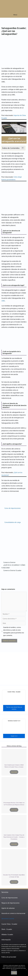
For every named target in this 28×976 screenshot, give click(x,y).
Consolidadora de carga (12, 522)
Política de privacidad (8, 957)
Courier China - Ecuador (9, 924)
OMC (3, 301)
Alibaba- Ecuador (7, 934)
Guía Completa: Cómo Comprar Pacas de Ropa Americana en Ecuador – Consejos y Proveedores (14, 837)
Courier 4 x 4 (14, 736)
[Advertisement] (14, 52)
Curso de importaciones (12, 508)
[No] (26, 969)
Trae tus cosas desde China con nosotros (14, 708)
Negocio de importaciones (10, 903)
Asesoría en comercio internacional (13, 913)
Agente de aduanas (8, 908)
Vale (14, 973)
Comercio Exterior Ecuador (12, 570)
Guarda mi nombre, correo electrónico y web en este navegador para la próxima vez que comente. (13, 631)
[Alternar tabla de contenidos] (22, 148)
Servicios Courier (7, 918)
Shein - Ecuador (6, 929)
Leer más (14, 772)
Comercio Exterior (9, 562)
